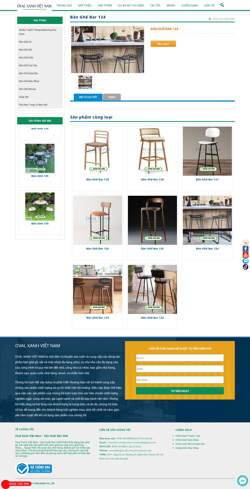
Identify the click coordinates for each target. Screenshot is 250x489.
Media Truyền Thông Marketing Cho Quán (37, 31)
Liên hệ (209, 5)
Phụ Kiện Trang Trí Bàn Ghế (33, 104)
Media (171, 5)
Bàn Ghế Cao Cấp (28, 65)
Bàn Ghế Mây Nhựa (29, 81)
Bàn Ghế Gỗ (25, 41)
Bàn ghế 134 (39, 212)
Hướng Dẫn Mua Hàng (187, 447)
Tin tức (155, 5)
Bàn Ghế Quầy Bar (28, 73)
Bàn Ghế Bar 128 (152, 179)
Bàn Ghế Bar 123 (97, 317)
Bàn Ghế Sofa (26, 57)
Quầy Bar (24, 96)
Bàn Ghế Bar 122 (152, 317)
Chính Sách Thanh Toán (188, 435)
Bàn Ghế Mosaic (27, 89)
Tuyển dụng (189, 5)
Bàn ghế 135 (39, 164)
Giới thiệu (85, 5)
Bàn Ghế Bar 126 (97, 248)
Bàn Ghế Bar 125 (152, 248)
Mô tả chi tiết (88, 97)
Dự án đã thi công (131, 5)
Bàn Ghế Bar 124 (207, 248)
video (111, 97)
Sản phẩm (105, 5)
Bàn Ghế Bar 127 (207, 179)
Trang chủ (64, 5)
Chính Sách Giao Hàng (187, 439)
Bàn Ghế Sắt (25, 49)
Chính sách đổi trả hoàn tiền (190, 443)
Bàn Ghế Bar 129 (97, 179)
